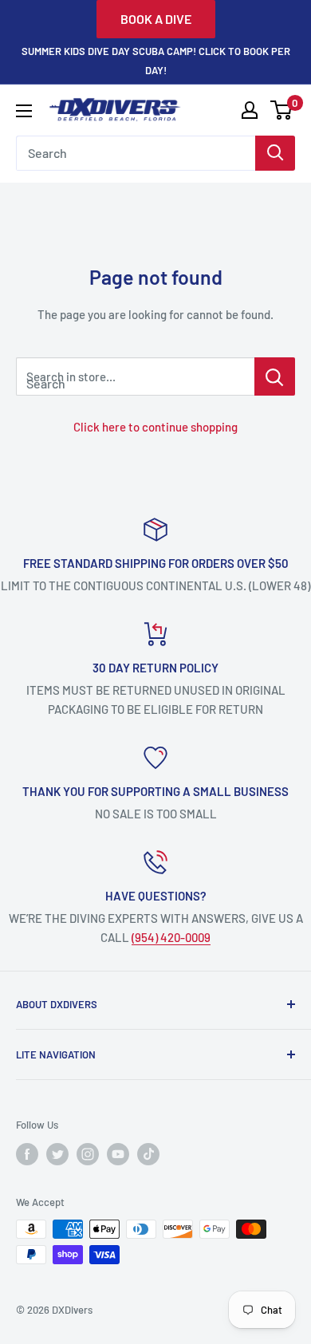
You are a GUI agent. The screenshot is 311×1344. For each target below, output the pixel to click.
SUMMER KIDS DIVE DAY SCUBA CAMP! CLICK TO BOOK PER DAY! (156, 61)
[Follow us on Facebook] (27, 1154)
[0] (282, 110)
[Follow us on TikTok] (148, 1154)
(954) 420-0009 (171, 937)
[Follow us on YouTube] (118, 1154)
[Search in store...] (274, 376)
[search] (135, 153)
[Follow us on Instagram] (88, 1154)
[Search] (275, 153)
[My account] (250, 110)
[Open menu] (24, 110)
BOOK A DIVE (155, 18)
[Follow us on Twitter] (57, 1154)
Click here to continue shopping (155, 427)
